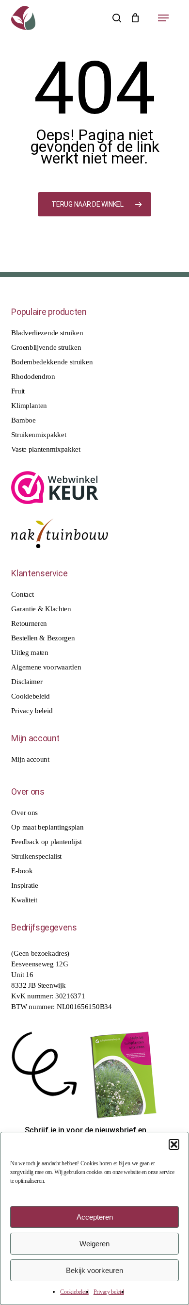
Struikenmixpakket (38, 435)
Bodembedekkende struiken (52, 362)
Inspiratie (24, 885)
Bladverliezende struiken (47, 333)
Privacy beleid (109, 1292)
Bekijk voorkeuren (94, 1270)
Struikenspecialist (36, 856)
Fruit (18, 391)
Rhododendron (33, 376)
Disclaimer (26, 681)
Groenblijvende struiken (46, 347)
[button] (174, 1144)
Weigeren (94, 1244)
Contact (22, 594)
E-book (21, 871)
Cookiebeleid (74, 1292)
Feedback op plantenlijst (46, 842)
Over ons (24, 812)
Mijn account (30, 759)
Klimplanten (29, 405)
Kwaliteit (24, 900)
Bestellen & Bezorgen (43, 638)
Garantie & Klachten (41, 609)
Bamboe (23, 420)
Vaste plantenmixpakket (45, 449)
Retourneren (29, 623)
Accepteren (95, 1217)
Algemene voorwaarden (46, 667)
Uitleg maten (29, 652)
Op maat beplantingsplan (47, 827)
